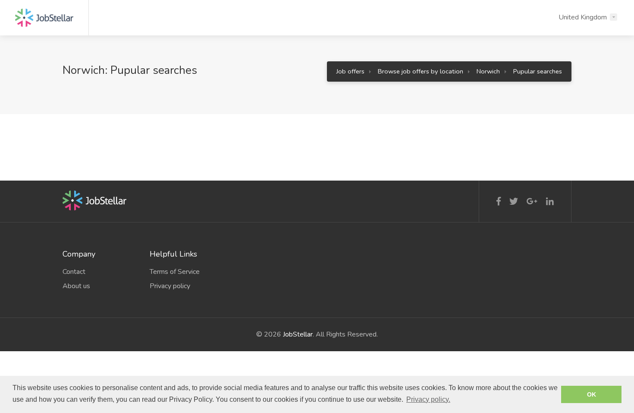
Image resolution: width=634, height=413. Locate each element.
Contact (74, 271)
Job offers (350, 71)
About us (76, 286)
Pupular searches (537, 71)
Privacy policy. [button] (428, 399)
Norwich (488, 71)
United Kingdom (583, 17)
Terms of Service (175, 271)
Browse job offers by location (420, 71)
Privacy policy (170, 286)
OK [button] (591, 394)
